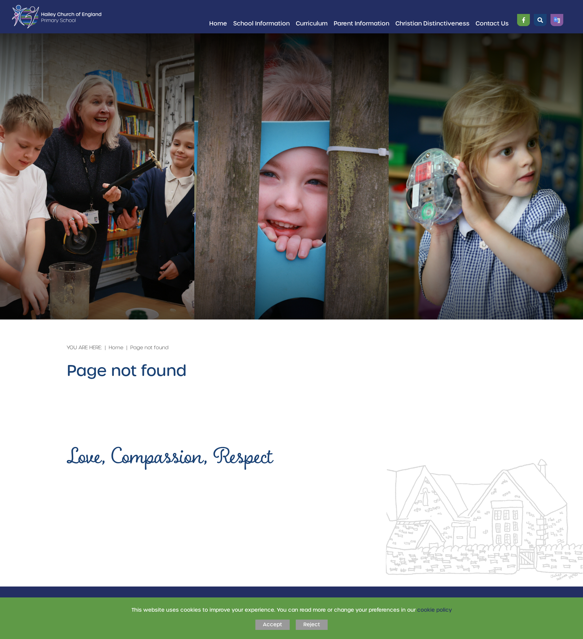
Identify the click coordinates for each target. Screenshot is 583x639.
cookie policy (434, 610)
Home (116, 347)
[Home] (56, 16)
